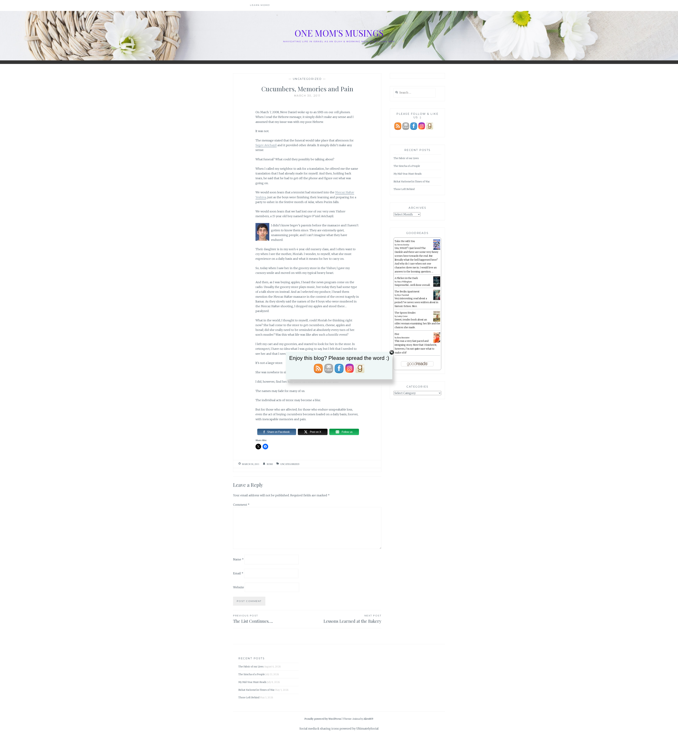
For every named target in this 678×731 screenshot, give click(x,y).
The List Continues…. (253, 619)
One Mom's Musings (339, 33)
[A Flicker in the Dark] (436, 286)
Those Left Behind (404, 189)
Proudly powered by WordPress (322, 718)
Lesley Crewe (402, 316)
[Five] (436, 342)
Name (238, 559)
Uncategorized (307, 79)
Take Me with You (405, 241)
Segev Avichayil (266, 145)
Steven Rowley (403, 245)
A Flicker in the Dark (406, 278)
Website (238, 587)
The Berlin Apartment (407, 291)
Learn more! (260, 5)
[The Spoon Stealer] (436, 321)
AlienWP (368, 718)
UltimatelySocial (367, 728)
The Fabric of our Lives (406, 158)
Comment (241, 504)
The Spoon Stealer (405, 312)
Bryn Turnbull (403, 295)
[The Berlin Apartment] (436, 299)
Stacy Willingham (404, 282)
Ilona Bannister (403, 338)
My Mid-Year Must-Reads (408, 173)
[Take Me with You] (436, 249)
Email (238, 573)
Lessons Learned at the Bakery (352, 619)
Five (397, 334)
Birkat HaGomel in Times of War (412, 181)
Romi (270, 464)
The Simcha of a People (407, 166)
